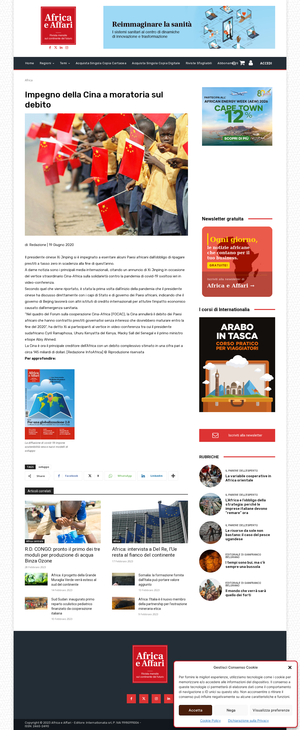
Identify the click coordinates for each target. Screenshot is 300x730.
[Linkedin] (61, 47)
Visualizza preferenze (271, 710)
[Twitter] (55, 47)
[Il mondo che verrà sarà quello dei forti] (210, 589)
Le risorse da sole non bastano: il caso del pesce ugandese (247, 535)
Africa (29, 80)
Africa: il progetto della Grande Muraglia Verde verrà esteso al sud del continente (73, 579)
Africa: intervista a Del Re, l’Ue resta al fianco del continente (144, 552)
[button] (290, 667)
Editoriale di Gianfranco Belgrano (243, 556)
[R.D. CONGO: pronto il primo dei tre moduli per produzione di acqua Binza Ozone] (63, 522)
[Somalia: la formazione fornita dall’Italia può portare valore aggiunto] (123, 579)
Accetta (195, 710)
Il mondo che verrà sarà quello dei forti (245, 593)
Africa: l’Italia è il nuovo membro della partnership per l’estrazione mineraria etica (163, 604)
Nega (231, 710)
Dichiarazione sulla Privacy (248, 721)
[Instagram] (66, 47)
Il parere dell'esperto (241, 470)
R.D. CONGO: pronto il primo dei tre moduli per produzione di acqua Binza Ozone (62, 555)
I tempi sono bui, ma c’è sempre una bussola (245, 564)
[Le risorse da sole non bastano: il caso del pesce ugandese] (210, 532)
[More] (173, 475)
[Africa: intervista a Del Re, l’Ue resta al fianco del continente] (150, 522)
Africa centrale (34, 541)
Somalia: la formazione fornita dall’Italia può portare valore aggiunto (161, 579)
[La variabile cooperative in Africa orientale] (210, 476)
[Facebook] (50, 47)
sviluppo (43, 467)
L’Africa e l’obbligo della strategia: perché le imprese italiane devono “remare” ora (246, 506)
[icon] (251, 64)
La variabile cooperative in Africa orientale (248, 478)
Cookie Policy (210, 721)
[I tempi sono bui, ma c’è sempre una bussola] (210, 561)
